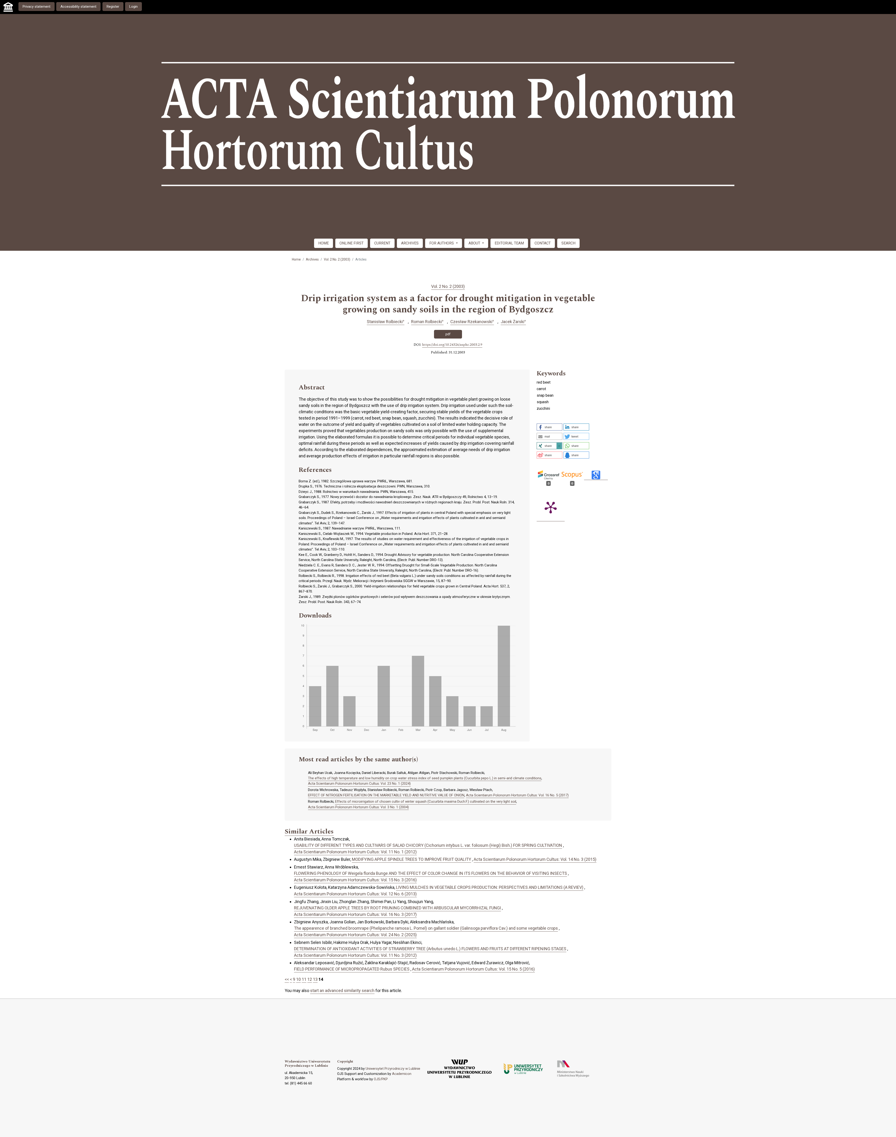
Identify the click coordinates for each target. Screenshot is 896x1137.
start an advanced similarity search (342, 990)
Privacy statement (36, 6)
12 (309, 979)
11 (304, 979)
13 (315, 979)
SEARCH (568, 243)
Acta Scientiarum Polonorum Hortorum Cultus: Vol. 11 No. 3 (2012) (355, 955)
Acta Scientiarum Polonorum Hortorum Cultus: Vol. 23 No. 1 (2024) (359, 783)
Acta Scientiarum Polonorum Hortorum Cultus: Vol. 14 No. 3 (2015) (535, 859)
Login (133, 6)
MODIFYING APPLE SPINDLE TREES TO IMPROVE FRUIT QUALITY (411, 859)
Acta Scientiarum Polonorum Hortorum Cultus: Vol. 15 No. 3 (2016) (355, 879)
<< (287, 979)
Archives (312, 259)
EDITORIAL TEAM (509, 243)
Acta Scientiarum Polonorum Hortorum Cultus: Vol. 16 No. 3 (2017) (355, 914)
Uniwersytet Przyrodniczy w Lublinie (393, 1068)
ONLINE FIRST (352, 243)
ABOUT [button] (475, 243)
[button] (549, 427)
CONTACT (543, 243)
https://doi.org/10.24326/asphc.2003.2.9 (452, 344)
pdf (448, 334)
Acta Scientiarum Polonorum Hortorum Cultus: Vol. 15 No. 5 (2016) (473, 969)
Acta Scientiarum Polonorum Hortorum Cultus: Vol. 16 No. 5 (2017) (517, 795)
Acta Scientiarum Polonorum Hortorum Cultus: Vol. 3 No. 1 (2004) (358, 807)
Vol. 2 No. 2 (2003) (337, 259)
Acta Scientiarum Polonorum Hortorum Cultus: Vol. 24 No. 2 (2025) (355, 934)
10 (298, 979)
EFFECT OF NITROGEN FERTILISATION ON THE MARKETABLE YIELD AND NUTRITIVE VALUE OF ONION (386, 795)
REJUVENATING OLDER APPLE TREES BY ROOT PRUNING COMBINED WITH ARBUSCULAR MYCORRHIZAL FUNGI (397, 907)
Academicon (401, 1074)
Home (296, 259)
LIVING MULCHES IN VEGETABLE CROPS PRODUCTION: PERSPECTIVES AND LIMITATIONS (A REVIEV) (489, 887)
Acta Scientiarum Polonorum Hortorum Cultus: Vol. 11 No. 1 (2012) (355, 851)
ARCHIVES (410, 243)
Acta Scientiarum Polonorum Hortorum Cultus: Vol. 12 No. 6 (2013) (355, 893)
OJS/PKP (381, 1079)
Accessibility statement (78, 6)
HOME (323, 243)
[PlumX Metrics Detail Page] (551, 507)
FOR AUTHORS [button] (442, 243)
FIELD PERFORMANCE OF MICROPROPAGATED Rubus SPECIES (352, 969)
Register (113, 6)
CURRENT (382, 243)
